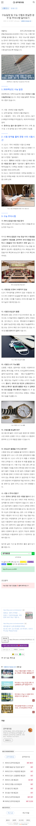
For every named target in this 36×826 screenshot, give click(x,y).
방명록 (14, 820)
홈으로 (8, 820)
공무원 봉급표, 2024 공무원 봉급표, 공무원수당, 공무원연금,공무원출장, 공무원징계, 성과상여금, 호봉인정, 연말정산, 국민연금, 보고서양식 (14, 733)
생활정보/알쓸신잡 (26, 21)
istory (16, 824)
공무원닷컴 (20, 2)
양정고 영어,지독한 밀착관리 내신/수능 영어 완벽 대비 (12, 613)
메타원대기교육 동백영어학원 (14, 626)
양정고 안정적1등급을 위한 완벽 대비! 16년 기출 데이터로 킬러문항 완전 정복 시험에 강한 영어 (12, 616)
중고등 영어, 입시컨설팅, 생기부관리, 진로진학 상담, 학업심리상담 (18, 630)
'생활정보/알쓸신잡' (9, 667)
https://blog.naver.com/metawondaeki (13, 623)
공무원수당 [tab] (26, 757)
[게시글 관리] (9, 649)
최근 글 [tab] (10, 813)
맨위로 (28, 820)
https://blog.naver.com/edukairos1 (12, 610)
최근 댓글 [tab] (26, 813)
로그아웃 (21, 820)
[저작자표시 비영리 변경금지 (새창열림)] (21, 649)
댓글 (3, 720)
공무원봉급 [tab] (10, 757)
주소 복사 (5, 639)
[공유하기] (7, 649)
